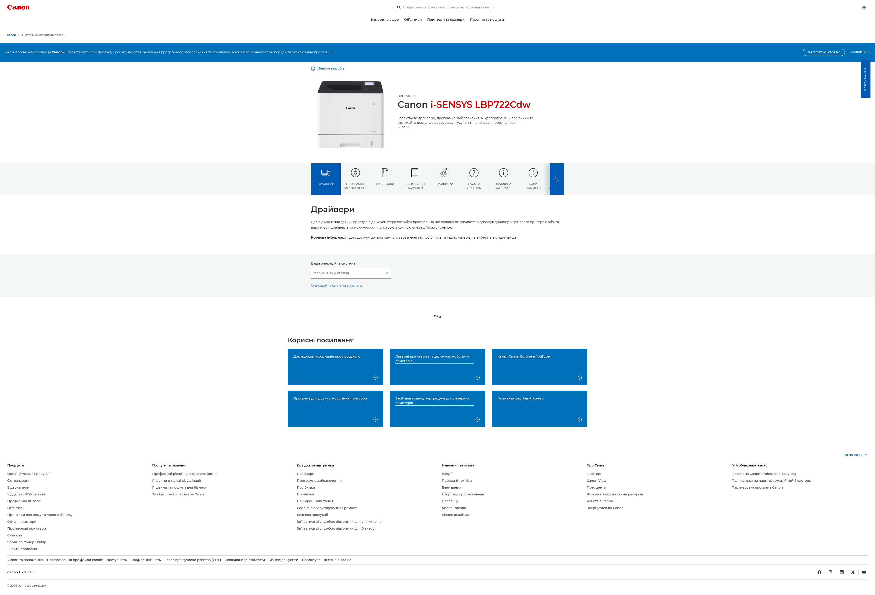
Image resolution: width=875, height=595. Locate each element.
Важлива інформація (504, 185)
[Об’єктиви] (423, 19)
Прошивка (444, 183)
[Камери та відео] (400, 19)
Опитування (865, 79)
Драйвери (326, 183)
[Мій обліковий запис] (864, 8)
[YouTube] (864, 572)
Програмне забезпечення (355, 185)
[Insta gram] (830, 572)
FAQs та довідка (474, 185)
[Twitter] (853, 572)
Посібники (385, 183)
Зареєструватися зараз (824, 52)
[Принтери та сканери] (466, 19)
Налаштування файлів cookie (326, 560)
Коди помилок (533, 185)
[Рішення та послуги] (506, 19)
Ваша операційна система (333, 263)
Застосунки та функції (415, 185)
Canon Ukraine (20, 572)
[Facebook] (819, 572)
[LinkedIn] (842, 572)
